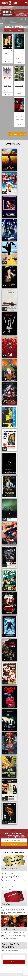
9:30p (21, 119)
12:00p (5, 85)
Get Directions (14, 844)
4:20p (21, 85)
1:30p (17, 85)
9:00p (21, 87)
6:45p (17, 87)
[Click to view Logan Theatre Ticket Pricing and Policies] (14, 861)
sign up (14, 962)
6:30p (17, 119)
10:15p (5, 90)
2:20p (9, 85)
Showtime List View (17, 134)
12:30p (17, 53)
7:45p (9, 87)
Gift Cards (7, 904)
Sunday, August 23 (13, 30)
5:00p (5, 87)
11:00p (5, 53)
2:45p (21, 53)
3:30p (21, 116)
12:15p (17, 116)
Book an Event (10, 929)
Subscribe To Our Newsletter (11, 945)
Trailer (8, 61)
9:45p (17, 58)
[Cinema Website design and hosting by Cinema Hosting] (14, 974)
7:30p (21, 55)
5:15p (17, 55)
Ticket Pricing (9, 868)
